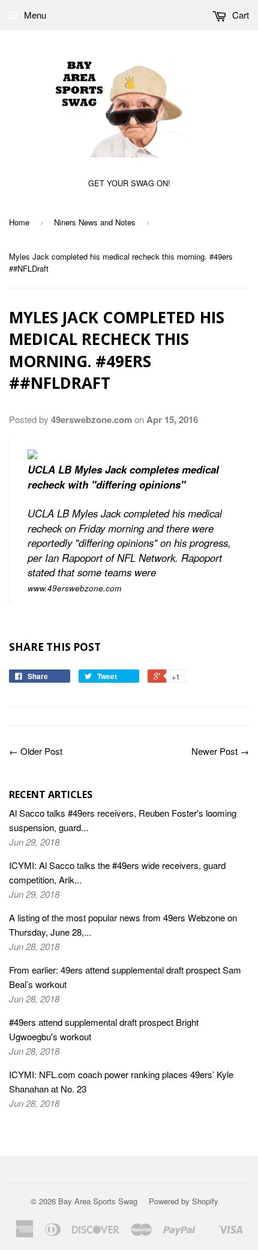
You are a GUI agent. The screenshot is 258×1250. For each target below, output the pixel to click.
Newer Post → (220, 751)
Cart (239, 14)
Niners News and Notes (95, 222)
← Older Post (35, 751)
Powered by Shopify (183, 1201)
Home (19, 222)
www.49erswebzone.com (74, 588)
